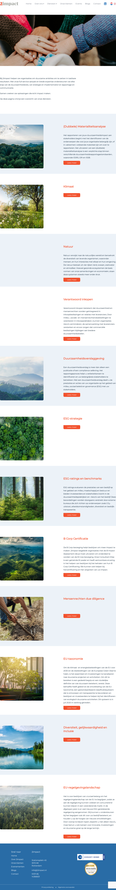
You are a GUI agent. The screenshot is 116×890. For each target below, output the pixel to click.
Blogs (87, 4)
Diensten (51, 4)
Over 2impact (17, 859)
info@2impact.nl (39, 870)
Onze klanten (66, 4)
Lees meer (72, 163)
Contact (97, 4)
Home (28, 4)
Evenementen (17, 867)
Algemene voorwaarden (66, 887)
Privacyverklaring (47, 887)
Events (79, 4)
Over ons (39, 4)
